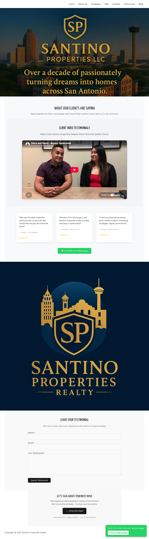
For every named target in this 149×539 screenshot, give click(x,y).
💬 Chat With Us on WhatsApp (74, 251)
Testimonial (129, 4)
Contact (116, 4)
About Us (82, 4)
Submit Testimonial (39, 480)
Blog (141, 4)
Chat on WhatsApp (118, 532)
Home (71, 4)
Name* (31, 432)
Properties (96, 4)
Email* (31, 442)
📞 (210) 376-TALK (74, 510)
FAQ (106, 4)
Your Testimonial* (36, 453)
